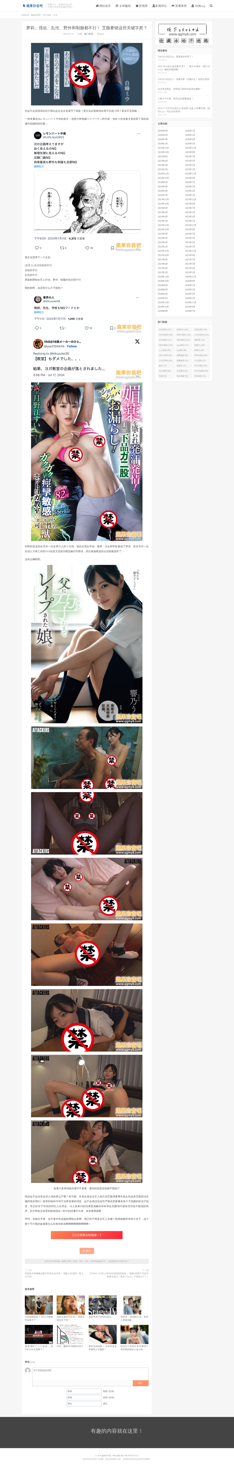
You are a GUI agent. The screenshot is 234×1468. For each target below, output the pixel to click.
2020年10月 (163, 281)
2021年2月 (163, 272)
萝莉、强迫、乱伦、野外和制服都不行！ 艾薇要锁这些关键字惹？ (86, 28)
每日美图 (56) (182, 376)
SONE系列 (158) (166, 335)
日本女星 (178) (200, 329)
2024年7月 (190, 182)
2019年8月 (163, 311)
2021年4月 (163, 268)
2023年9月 (190, 204)
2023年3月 (190, 216)
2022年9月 (190, 229)
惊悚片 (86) (199, 350)
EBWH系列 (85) (200, 355)
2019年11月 (190, 302)
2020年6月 (163, 289)
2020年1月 (190, 298)
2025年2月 (163, 169)
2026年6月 (163, 135)
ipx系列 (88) (182, 350)
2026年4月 (163, 139)
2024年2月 (163, 195)
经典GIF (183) (182, 329)
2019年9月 (190, 307)
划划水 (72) (181, 366)
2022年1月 (190, 246)
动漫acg (199, 5)
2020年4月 (163, 294)
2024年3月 (190, 191)
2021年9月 (190, 255)
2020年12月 (163, 277)
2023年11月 (190, 199)
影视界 (143, 5)
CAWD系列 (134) (201, 335)
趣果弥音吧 (32, 5)
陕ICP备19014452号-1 (130, 1455)
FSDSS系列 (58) (201, 371)
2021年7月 (190, 259)
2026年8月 (163, 131)
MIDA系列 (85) (165, 355)
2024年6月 (163, 186)
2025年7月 (190, 156)
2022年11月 (190, 225)
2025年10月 (163, 152)
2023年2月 (163, 221)
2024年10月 (163, 178)
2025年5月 (190, 161)
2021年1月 (190, 272)
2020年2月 (163, 298)
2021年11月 (190, 251)
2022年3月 (190, 242)
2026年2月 (163, 143)
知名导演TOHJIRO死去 (100, 1317)
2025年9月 (190, 152)
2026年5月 (190, 135)
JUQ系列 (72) (200, 360)
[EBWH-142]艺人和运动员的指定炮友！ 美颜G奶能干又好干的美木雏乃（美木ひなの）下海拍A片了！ (119, 1275)
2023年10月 (163, 204)
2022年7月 (190, 234)
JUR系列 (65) (182, 371)
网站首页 (105, 5)
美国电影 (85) (182, 355)
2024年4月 (163, 191)
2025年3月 (190, 165)
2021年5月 (190, 264)
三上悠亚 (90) (164, 350)
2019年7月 (190, 311)
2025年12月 (163, 148)
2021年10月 (163, 255)
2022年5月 (190, 238)
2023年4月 (163, 216)
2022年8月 (163, 234)
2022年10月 (163, 229)
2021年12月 (163, 251)
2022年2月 (163, 246)
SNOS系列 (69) (200, 366)
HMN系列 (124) (183, 340)
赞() (88, 1251)
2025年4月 (163, 165)
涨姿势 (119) (199, 340)
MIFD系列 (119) (165, 345)
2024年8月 (163, 182)
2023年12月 (163, 199)
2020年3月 (190, 294)
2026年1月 (190, 143)
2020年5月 (190, 289)
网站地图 (116, 1455)
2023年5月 (190, 212)
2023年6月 (163, 212)
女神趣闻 (124, 5)
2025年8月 (163, 156)
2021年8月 (163, 259)
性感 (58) (163, 376)
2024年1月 (190, 195)
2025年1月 (190, 169)
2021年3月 (190, 268)
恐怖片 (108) (199, 345)
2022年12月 (163, 225)
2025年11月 (190, 148)
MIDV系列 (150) (183, 335)
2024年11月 (190, 174)
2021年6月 (163, 264)
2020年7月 (190, 285)
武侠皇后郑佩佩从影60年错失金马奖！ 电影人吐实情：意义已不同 (54, 1275)
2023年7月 (190, 208)
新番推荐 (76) (182, 360)
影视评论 (161, 5)
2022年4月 (163, 242)
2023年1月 (190, 221)
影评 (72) (163, 366)
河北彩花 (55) (200, 376)
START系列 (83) (165, 360)
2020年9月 (190, 281)
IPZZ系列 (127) (165, 340)
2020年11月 (190, 277)
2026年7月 (190, 131)
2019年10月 (163, 307)
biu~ (140, 1383)
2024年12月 (163, 174)
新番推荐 (180, 5)
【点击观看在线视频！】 (87, 1235)
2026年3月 (190, 139)
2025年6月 (163, 161)
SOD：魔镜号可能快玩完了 (70, 1346)
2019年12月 (163, 302)
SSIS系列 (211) (165, 329)
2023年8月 (163, 208)
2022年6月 (163, 238)
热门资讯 (47, 15)
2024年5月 (190, 186)
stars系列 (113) (183, 345)
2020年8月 (163, 285)
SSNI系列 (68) (165, 371)
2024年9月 (190, 178)
